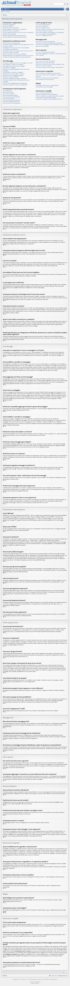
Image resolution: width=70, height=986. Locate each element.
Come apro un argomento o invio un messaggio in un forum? (18, 63)
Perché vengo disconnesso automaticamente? (14, 35)
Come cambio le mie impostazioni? (11, 43)
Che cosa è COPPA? (8, 26)
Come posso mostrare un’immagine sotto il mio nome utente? (18, 50)
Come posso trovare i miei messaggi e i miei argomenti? (50, 67)
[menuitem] (65, 9)
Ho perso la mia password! (9, 34)
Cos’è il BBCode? (7, 90)
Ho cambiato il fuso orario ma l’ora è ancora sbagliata (16, 47)
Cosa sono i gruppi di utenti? (43, 27)
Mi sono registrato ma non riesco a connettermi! (14, 29)
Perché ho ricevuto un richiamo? (11, 77)
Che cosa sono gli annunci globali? (11, 97)
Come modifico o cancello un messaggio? (13, 64)
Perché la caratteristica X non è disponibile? (46, 94)
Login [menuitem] (68, 9)
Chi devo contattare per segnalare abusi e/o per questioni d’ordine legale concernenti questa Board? (50, 96)
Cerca (4, 11)
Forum (7, 9)
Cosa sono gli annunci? (8, 98)
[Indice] (16, 4)
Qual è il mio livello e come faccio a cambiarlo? (14, 54)
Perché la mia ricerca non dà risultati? (45, 62)
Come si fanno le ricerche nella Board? (45, 61)
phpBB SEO (37, 981)
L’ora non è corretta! (8, 46)
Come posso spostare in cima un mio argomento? (15, 84)
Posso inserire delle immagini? (10, 95)
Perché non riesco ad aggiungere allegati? (13, 75)
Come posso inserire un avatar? (11, 52)
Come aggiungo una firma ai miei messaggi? (14, 66)
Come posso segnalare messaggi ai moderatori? (15, 78)
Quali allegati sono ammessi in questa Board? (47, 85)
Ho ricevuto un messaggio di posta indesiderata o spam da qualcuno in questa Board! (50, 45)
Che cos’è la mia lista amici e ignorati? (45, 52)
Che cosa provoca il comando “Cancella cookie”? (15, 37)
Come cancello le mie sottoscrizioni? (45, 79)
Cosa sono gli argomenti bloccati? (11, 101)
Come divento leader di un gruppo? (44, 31)
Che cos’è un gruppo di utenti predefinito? (46, 34)
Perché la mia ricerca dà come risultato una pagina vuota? (50, 64)
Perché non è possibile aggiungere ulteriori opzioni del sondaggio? (16, 70)
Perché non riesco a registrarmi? (11, 27)
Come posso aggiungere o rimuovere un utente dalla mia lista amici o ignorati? (51, 54)
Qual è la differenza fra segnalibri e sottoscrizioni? (48, 73)
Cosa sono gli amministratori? (43, 24)
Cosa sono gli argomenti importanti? (12, 100)
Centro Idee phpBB (7, 936)
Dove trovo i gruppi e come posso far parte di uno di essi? (50, 29)
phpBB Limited (42, 924)
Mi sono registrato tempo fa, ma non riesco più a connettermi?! (18, 32)
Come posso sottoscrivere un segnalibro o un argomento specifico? (50, 75)
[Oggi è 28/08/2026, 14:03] (66, 15)
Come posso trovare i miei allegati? (44, 87)
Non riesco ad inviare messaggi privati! (45, 41)
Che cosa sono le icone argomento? (12, 103)
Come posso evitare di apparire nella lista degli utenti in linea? (18, 44)
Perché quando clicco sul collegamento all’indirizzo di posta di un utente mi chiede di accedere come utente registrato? (18, 56)
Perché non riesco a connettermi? (11, 31)
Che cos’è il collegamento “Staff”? (44, 35)
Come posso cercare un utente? (43, 65)
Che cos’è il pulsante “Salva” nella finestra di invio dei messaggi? (16, 80)
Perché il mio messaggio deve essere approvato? (15, 83)
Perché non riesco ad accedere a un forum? (13, 73)
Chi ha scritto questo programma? (44, 93)
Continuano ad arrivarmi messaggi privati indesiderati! (49, 43)
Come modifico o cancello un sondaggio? (13, 72)
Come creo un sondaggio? (9, 67)
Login (9, 11)
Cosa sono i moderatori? (42, 26)
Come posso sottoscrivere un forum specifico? (47, 78)
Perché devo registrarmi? (9, 24)
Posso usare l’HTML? (8, 92)
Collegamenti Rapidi (3, 9)
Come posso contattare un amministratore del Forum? (49, 99)
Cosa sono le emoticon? (9, 93)
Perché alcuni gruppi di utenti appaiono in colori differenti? (50, 32)
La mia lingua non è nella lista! (10, 49)
